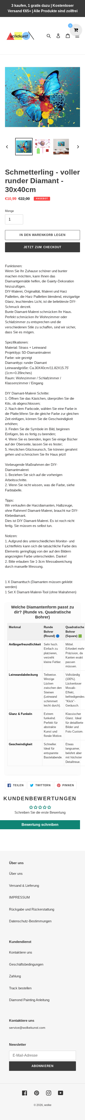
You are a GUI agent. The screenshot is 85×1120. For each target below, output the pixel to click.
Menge (9, 211)
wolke (47, 1105)
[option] (24, 146)
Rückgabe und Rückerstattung (31, 909)
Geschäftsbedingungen (26, 964)
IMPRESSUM (19, 897)
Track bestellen (20, 988)
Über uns (16, 873)
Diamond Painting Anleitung (29, 1000)
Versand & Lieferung (24, 885)
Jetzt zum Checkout (42, 247)
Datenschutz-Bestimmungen (30, 921)
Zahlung (15, 976)
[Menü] (77, 36)
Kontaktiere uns (20, 952)
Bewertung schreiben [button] (40, 825)
